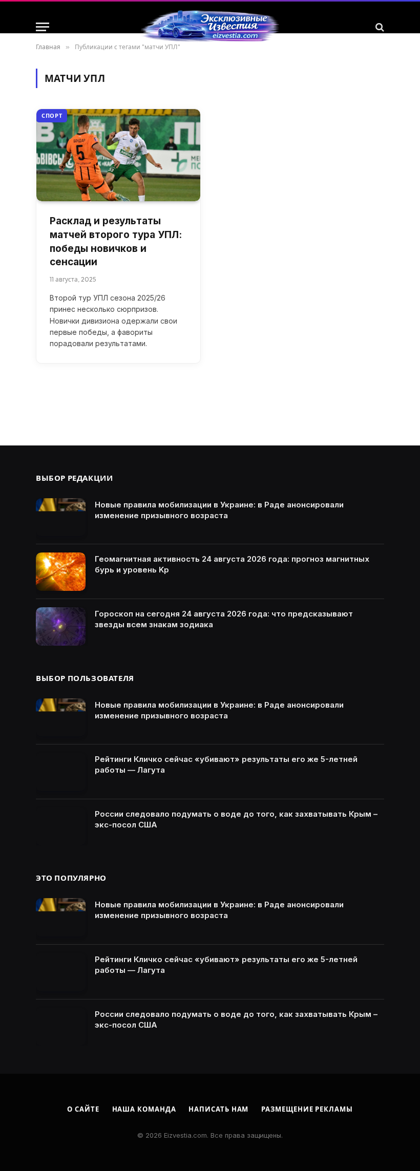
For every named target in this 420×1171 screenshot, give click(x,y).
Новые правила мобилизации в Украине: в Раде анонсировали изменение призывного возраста (219, 510)
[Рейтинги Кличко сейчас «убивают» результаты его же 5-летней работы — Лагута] (61, 772)
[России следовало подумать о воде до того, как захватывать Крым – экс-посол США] (61, 826)
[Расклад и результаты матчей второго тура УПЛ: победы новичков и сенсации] (118, 155)
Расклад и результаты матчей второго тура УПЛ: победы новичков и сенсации (116, 241)
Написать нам (218, 1109)
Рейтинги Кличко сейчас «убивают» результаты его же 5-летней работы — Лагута (226, 764)
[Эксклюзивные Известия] (210, 27)
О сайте (83, 1109)
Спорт (51, 115)
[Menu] (42, 26)
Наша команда (144, 1109)
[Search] (378, 26)
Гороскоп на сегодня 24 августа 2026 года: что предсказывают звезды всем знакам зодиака (224, 619)
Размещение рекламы (306, 1109)
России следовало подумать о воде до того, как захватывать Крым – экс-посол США (236, 819)
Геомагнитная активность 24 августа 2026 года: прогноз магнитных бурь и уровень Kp (232, 564)
